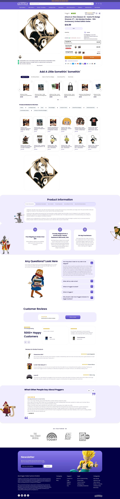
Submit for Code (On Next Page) (60, 262)
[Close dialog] (72, 234)
